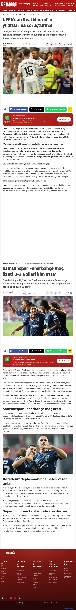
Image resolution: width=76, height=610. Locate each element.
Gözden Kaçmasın (35, 581)
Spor (2, 571)
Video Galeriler (21, 577)
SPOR (36, 10)
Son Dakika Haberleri (67, 576)
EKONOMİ (21, 10)
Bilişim (35, 589)
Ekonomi (3, 568)
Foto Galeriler (52, 579)
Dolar (36, 3)
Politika (3, 579)
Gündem (3, 566)
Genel (34, 587)
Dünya (35, 584)
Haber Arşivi (20, 582)
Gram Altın (59, 3)
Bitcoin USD (71, 3)
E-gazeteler (20, 579)
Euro (46, 3)
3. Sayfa (3, 573)
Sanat (34, 578)
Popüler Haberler (38, 573)
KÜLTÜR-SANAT (60, 10)
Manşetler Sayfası (20, 574)
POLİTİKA (12, 10)
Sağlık (3, 576)
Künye (66, 568)
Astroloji (35, 575)
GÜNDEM (4, 10)
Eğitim (3, 581)
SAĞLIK (29, 10)
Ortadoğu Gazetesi (9, 15)
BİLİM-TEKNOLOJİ (46, 10)
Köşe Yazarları (21, 570)
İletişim (66, 571)
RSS (20, 603)
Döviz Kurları (52, 570)
